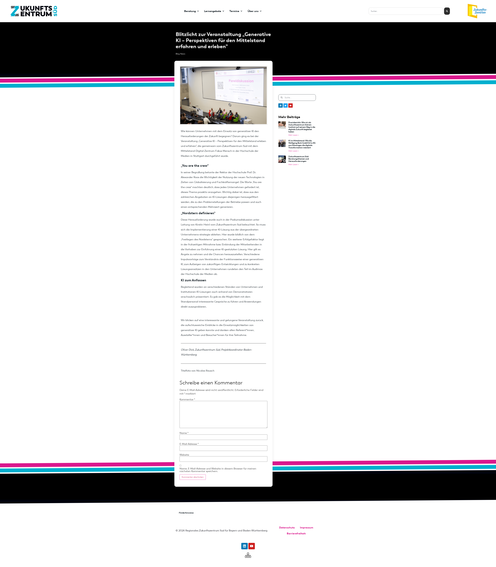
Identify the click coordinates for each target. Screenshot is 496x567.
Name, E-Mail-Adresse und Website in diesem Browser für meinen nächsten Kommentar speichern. (218, 469)
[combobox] (406, 11)
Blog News (180, 54)
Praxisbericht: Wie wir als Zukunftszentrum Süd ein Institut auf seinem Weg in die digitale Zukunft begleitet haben (301, 127)
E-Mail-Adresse (189, 444)
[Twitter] (285, 105)
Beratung (190, 11)
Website (184, 454)
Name (184, 433)
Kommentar (187, 399)
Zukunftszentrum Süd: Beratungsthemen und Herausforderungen (298, 158)
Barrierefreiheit (296, 533)
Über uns (253, 11)
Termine (234, 11)
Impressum (306, 527)
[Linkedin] (280, 105)
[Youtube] (290, 105)
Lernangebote (212, 11)
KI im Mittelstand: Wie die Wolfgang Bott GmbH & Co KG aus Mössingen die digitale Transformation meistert (302, 144)
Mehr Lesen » (293, 135)
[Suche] (447, 11)
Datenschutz (287, 527)
